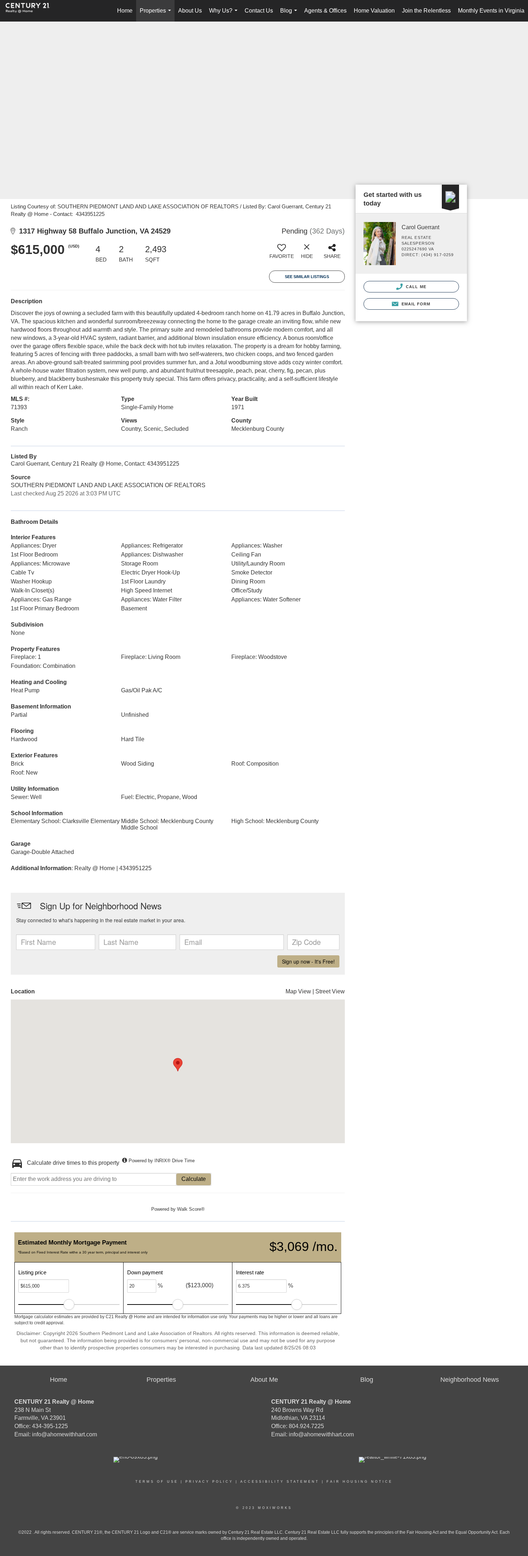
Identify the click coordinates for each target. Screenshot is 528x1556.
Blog (290, 15)
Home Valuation (374, 11)
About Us (190, 11)
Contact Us (259, 11)
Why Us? (224, 15)
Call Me (415, 287)
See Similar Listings (307, 276)
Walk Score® (191, 1209)
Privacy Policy (209, 1481)
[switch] (281, 254)
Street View (330, 991)
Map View (298, 991)
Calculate (193, 1179)
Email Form (415, 304)
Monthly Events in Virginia (491, 11)
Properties (157, 15)
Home (125, 11)
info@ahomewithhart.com (64, 1434)
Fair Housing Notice (359, 1481)
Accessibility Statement (279, 1481)
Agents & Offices (325, 11)
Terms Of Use (156, 1481)
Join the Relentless (426, 11)
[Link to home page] (31, 11)
